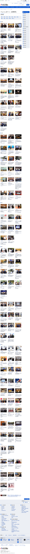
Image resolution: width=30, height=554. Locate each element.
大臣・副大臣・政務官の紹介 (5, 515)
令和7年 (25, 15)
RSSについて (16, 545)
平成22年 (25, 43)
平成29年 (25, 30)
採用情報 (3, 525)
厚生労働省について (4, 514)
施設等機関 (3, 522)
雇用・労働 (3, 508)
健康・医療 (3, 506)
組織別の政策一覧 (24, 507)
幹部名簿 (3, 516)
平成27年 (25, 34)
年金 (2, 509)
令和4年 (25, 21)
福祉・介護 (3, 507)
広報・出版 (13, 508)
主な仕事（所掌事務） (4, 518)
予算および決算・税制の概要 (25, 511)
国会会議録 (23, 510)
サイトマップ (24, 3)
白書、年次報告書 (4, 529)
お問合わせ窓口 (16, 3)
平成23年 (25, 41)
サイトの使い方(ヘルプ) (11, 545)
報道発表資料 (13, 507)
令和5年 (25, 19)
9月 (5, 18)
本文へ (12, 3)
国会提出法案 (13, 515)
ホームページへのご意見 (22, 545)
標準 (25, 0)
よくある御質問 (20, 3)
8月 (2, 18)
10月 (7, 18)
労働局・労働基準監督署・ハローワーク (5, 521)
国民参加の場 (28, 3)
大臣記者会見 (13, 506)
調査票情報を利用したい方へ (5, 530)
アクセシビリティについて (4, 545)
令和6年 (25, 17)
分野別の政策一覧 (24, 506)
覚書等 (12, 517)
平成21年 (25, 45)
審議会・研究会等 (24, 509)
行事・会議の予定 (14, 509)
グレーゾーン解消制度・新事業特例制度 (15, 524)
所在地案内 (3, 517)
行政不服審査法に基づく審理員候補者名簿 (15, 531)
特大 (28, 0)
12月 (13, 18)
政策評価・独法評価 (24, 512)
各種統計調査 (3, 528)
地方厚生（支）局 (4, 519)
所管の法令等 (13, 514)
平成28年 (25, 32)
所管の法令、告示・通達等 (15, 516)
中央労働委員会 (3, 523)
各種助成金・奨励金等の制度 (25, 508)
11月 (10, 18)
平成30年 (25, 28)
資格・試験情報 (3, 524)
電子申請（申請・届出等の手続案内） (15, 520)
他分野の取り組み (4, 510)
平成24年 (25, 39)
